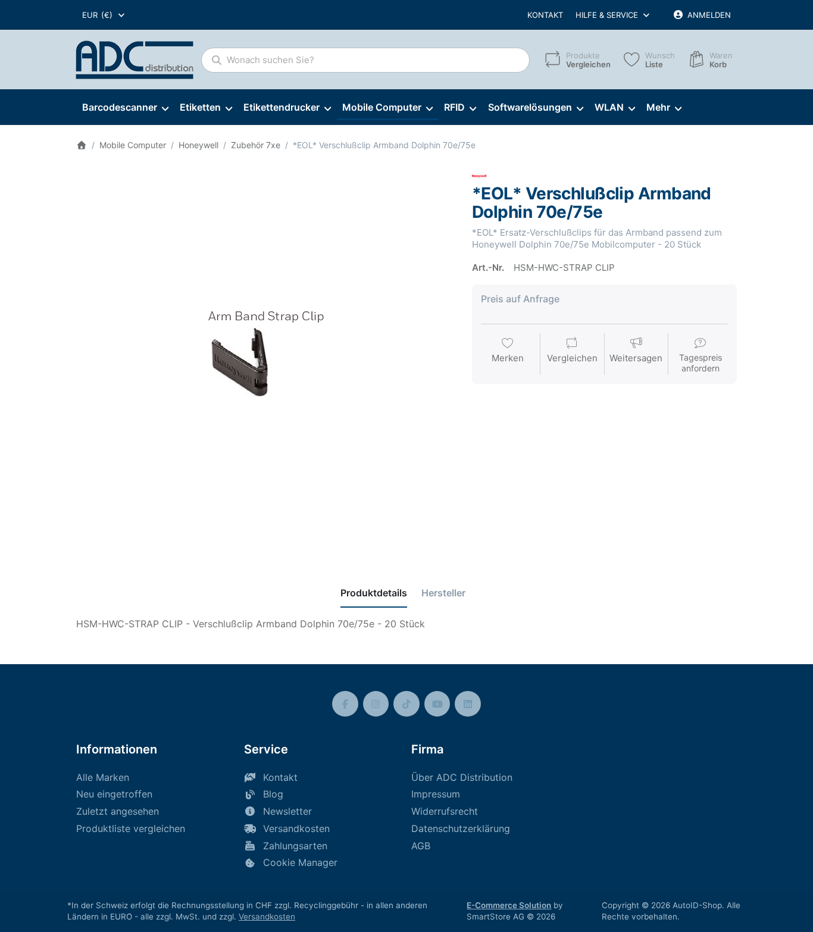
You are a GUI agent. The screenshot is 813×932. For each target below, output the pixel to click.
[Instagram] (376, 704)
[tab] (373, 593)
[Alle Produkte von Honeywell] (479, 175)
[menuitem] (125, 107)
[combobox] (104, 15)
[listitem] (265, 358)
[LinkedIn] (468, 704)
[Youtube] (437, 704)
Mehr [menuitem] (658, 107)
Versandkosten (267, 916)
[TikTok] (406, 704)
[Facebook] (345, 704)
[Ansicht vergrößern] (265, 358)
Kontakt (545, 15)
